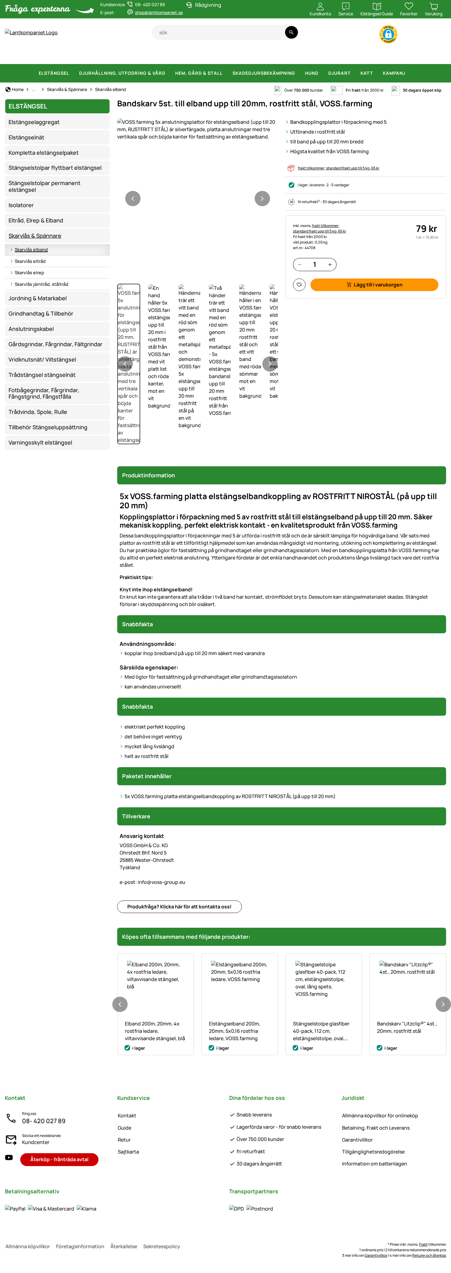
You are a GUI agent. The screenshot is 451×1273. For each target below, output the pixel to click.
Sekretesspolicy (161, 1246)
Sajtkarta (128, 1151)
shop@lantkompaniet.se (159, 12)
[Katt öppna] (376, 73)
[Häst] (19, 55)
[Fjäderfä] (148, 55)
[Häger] (359, 55)
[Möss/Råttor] (401, 55)
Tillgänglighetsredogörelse (373, 1151)
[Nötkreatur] (74, 55)
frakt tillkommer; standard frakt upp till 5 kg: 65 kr (338, 168)
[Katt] (193, 55)
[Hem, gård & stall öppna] (226, 73)
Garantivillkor (357, 1139)
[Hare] (212, 55)
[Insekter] (437, 55)
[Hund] (170, 55)
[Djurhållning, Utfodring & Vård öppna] (169, 73)
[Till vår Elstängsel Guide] (434, 35)
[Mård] (337, 55)
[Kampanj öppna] (409, 73)
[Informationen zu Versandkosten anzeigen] (251, 1209)
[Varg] (263, 55)
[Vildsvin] (235, 55)
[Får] (102, 55)
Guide (124, 1127)
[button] (388, 34)
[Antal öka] (330, 264)
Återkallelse (123, 1246)
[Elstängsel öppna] (73, 73)
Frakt (423, 1244)
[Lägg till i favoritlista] (299, 284)
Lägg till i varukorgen (378, 284)
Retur (124, 1139)
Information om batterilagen (374, 1163)
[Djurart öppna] (354, 73)
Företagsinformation (80, 1246)
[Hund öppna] (322, 73)
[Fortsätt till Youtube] (410, 35)
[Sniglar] (419, 55)
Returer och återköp (429, 1255)
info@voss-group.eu (152, 882)
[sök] (291, 32)
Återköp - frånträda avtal (59, 1159)
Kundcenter (35, 1142)
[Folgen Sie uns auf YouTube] (9, 1159)
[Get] (126, 55)
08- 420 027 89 (43, 1121)
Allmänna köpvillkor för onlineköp (380, 1115)
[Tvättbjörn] (314, 55)
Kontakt (127, 1115)
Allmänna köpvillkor (28, 1246)
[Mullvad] (380, 55)
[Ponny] (45, 55)
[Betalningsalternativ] (50, 1209)
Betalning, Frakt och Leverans (376, 1127)
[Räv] (289, 55)
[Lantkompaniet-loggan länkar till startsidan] (78, 32)
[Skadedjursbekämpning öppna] (299, 73)
